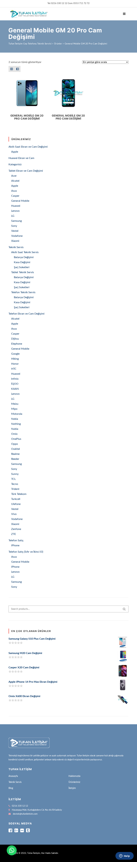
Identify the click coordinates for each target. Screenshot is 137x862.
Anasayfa (13, 776)
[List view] (18, 69)
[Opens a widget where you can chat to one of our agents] (124, 856)
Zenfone (16, 529)
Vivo (14, 514)
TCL (13, 479)
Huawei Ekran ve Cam (21, 158)
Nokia (14, 419)
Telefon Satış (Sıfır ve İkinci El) (26, 551)
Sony (14, 226)
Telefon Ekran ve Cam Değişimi (26, 313)
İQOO (14, 383)
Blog (11, 788)
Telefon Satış (16, 540)
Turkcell (15, 499)
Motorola (16, 414)
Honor (15, 363)
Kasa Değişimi (22, 262)
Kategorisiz (15, 164)
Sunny (15, 474)
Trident (15, 489)
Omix (14, 434)
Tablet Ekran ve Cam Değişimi (26, 170)
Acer (14, 175)
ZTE (13, 534)
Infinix (15, 378)
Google (15, 353)
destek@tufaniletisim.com (25, 814)
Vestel (14, 231)
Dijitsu (15, 338)
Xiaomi (15, 241)
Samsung (16, 221)
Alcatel (15, 180)
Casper (15, 196)
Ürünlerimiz (74, 782)
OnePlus (16, 439)
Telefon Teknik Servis (23, 292)
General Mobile (20, 201)
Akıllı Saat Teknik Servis (25, 252)
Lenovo (15, 211)
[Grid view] (12, 69)
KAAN (15, 389)
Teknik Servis (16, 247)
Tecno (14, 484)
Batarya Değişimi (24, 257)
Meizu (14, 404)
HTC (13, 368)
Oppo (14, 444)
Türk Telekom (18, 494)
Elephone (16, 343)
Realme (15, 454)
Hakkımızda (74, 776)
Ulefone (16, 504)
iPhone (15, 545)
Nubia (14, 429)
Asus (14, 190)
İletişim (72, 788)
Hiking (15, 358)
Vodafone (17, 236)
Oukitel (15, 449)
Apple (14, 151)
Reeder (15, 459)
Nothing (16, 424)
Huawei (15, 206)
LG (12, 216)
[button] (12, 850)
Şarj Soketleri (21, 267)
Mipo (14, 409)
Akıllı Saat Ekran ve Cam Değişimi (28, 146)
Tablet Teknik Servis (22, 272)
